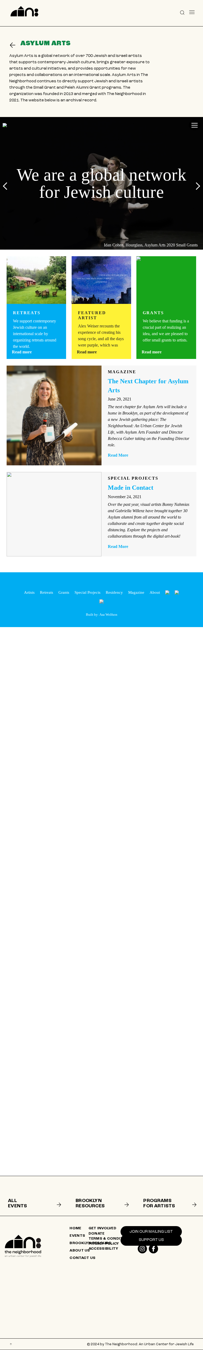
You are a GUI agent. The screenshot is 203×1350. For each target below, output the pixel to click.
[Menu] (191, 12)
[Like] (142, 1248)
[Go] (14, 45)
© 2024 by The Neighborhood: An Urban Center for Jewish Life (140, 1344)
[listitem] (33, 1196)
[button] (182, 12)
